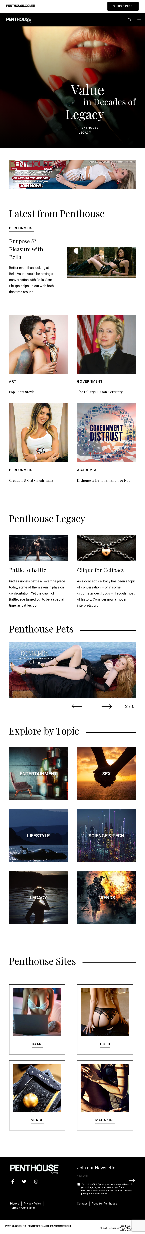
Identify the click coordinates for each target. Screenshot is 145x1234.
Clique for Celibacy (101, 570)
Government (90, 381)
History (14, 1203)
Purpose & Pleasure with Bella (26, 249)
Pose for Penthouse (104, 1203)
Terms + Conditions (22, 1207)
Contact (82, 1203)
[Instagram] (36, 1181)
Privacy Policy (32, 1203)
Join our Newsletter (97, 1168)
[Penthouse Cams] (38, 1225)
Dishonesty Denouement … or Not (103, 480)
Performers (21, 228)
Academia (86, 470)
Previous (77, 706)
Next (107, 706)
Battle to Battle (27, 570)
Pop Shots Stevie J (23, 392)
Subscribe (123, 6)
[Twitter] (24, 1181)
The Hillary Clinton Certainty (100, 392)
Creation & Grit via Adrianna (31, 480)
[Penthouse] (18, 19)
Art (12, 381)
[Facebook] (12, 1181)
